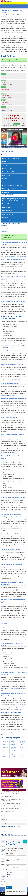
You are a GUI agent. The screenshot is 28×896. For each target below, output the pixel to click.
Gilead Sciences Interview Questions (10, 806)
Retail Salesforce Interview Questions (10, 808)
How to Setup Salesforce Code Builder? (10, 793)
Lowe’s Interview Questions (7, 811)
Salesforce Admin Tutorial (13, 754)
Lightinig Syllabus (5, 228)
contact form (23, 256)
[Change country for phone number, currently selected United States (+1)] (8, 867)
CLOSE (25, 841)
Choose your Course (10, 869)
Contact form (16, 123)
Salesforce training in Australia (13, 743)
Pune (2, 854)
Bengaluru (3, 849)
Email (7, 860)
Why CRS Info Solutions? (7, 831)
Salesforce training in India (5, 754)
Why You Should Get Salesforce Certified (10, 826)
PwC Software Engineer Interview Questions (11, 791)
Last (18, 859)
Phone (7, 865)
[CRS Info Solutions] (6, 1)
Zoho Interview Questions (7, 796)
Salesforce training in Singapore (13, 749)
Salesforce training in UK (5, 749)
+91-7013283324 (10, 256)
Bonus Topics (4, 231)
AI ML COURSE (12, 3)
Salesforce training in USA (22, 749)
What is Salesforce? (5, 837)
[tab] (14, 158)
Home (2, 861)
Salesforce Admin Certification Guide (9, 829)
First (7, 859)
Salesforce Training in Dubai (22, 743)
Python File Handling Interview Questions (11, 803)
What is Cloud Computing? (7, 834)
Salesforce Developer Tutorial (22, 754)
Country (8, 874)
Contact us (3, 872)
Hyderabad (3, 851)
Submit (9, 887)
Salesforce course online (5, 743)
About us (3, 864)
